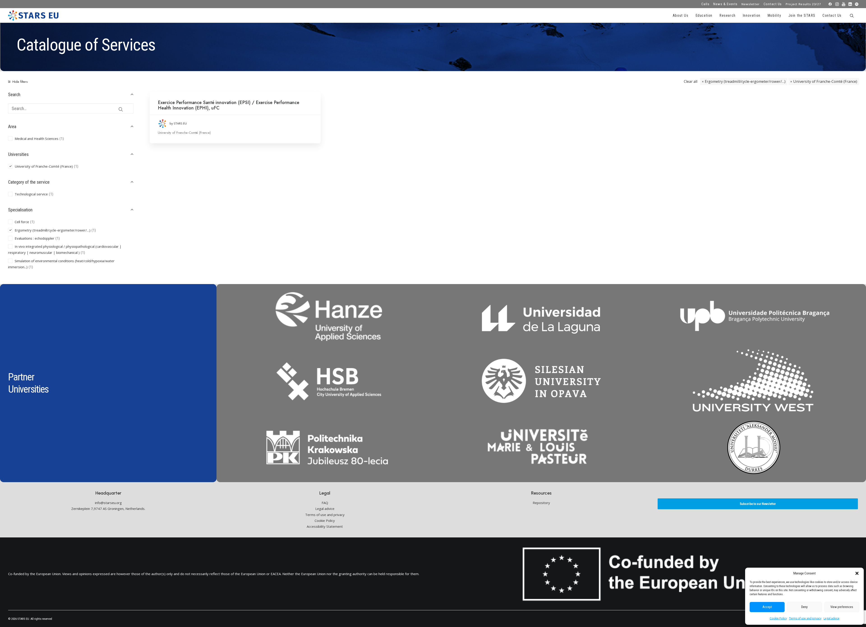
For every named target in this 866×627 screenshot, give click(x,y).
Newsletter (751, 4)
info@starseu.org (108, 502)
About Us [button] (681, 15)
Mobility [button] (774, 15)
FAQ (325, 502)
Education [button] (704, 15)
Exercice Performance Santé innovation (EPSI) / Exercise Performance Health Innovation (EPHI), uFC (228, 105)
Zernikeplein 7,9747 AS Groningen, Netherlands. (108, 508)
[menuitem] (705, 4)
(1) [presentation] (62, 138)
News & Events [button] (725, 4)
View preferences (841, 607)
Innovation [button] (751, 15)
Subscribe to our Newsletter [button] (758, 504)
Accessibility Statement (325, 526)
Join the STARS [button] (801, 15)
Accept (767, 607)
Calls (705, 4)
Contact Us (773, 4)
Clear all (690, 81)
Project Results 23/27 (803, 4)
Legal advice (831, 618)
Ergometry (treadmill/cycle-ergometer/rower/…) (745, 81)
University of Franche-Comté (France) (825, 81)
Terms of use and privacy (805, 618)
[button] (857, 573)
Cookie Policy (778, 618)
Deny (804, 607)
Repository (541, 502)
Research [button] (727, 15)
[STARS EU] (33, 15)
